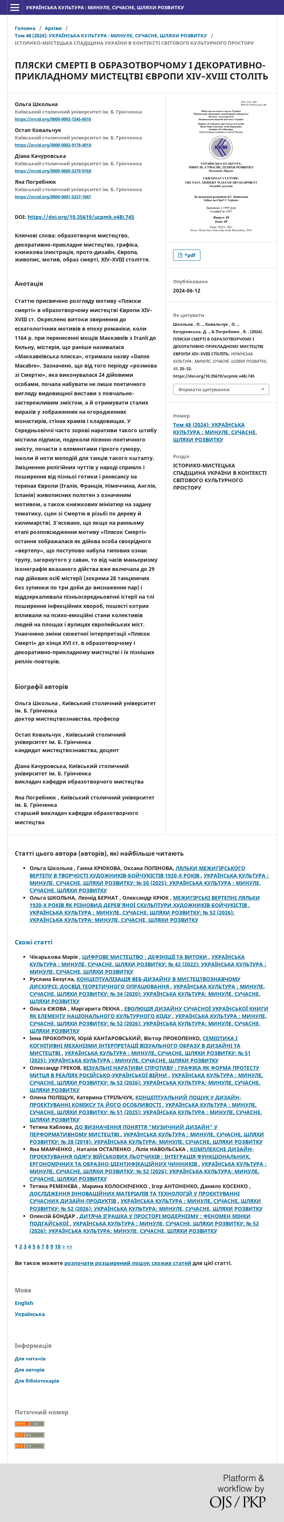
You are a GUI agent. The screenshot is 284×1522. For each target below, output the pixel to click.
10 (58, 1246)
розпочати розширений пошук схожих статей (127, 1262)
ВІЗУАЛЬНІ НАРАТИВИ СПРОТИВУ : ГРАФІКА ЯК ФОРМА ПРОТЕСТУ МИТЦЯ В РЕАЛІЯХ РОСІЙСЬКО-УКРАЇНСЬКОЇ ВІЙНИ (144, 1071)
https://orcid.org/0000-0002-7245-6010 (53, 119)
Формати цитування (204, 389)
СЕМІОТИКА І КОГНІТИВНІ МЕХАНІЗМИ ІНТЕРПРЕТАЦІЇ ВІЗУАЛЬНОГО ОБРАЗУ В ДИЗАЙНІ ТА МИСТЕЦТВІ (135, 1045)
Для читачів (30, 1358)
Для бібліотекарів (37, 1380)
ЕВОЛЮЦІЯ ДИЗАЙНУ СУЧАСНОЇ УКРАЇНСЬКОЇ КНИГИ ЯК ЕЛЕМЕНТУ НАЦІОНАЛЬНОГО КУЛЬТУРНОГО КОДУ (149, 1012)
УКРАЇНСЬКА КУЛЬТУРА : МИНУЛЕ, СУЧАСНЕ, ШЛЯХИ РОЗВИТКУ (105, 7)
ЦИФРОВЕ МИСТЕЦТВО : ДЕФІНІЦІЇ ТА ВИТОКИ (145, 956)
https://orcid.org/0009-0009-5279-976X (53, 170)
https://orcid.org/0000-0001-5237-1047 (53, 196)
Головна (25, 28)
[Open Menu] (14, 7)
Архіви (53, 28)
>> (69, 1246)
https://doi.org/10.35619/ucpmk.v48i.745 (81, 216)
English (24, 1302)
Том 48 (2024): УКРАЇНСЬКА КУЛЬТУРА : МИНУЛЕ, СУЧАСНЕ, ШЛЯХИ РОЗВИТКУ (111, 35)
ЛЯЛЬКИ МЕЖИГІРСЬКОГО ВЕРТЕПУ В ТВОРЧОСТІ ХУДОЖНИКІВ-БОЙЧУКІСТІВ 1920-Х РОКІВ (137, 872)
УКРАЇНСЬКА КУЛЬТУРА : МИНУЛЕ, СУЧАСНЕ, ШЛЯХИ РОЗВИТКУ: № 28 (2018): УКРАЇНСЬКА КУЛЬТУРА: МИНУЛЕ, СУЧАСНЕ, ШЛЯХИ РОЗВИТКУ (147, 1138)
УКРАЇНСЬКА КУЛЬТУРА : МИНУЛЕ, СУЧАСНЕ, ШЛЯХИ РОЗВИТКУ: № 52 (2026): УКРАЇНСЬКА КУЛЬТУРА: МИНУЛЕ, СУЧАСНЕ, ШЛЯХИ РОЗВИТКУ (132, 916)
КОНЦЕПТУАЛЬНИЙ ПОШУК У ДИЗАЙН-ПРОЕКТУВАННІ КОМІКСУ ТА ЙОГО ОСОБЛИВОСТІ (135, 1101)
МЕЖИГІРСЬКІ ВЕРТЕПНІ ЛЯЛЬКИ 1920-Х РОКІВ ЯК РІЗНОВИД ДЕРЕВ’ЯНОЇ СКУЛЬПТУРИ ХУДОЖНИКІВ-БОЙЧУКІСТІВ (145, 901)
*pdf (189, 255)
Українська (30, 1314)
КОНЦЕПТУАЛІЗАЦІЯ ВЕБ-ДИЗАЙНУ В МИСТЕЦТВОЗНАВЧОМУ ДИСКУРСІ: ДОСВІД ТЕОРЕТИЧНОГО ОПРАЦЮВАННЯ (135, 982)
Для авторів (29, 1369)
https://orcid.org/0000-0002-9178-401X (53, 145)
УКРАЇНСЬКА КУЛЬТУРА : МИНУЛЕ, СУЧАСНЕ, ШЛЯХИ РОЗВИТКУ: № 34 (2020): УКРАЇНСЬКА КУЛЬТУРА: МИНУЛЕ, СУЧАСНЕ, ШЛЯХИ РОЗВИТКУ (147, 994)
